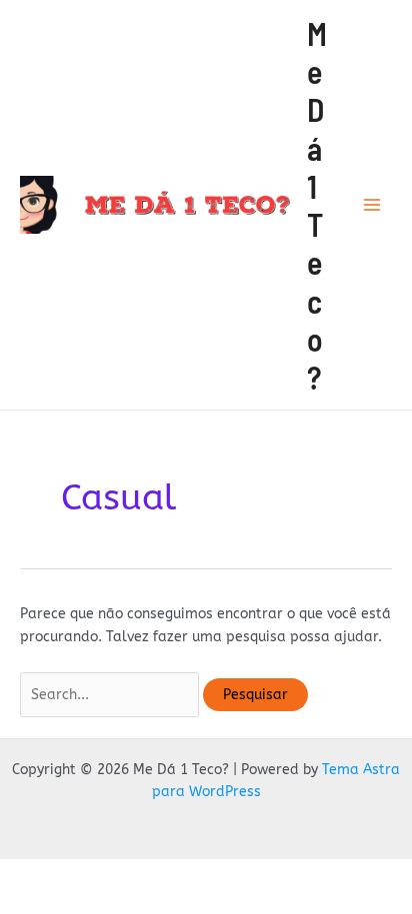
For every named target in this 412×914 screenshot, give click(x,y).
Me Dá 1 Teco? (317, 205)
